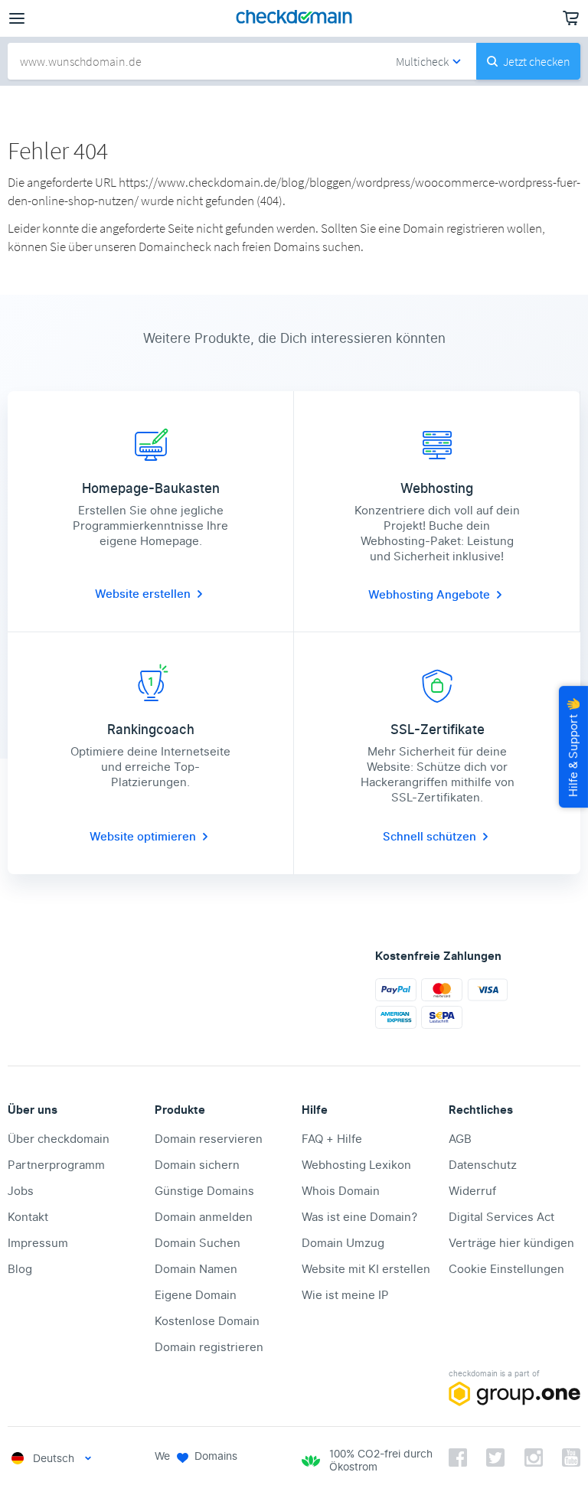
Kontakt (28, 1217)
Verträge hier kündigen (511, 1243)
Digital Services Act (501, 1217)
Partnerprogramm (56, 1165)
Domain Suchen (197, 1243)
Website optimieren (143, 837)
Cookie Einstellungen (506, 1269)
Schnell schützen (429, 837)
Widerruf (472, 1191)
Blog (20, 1269)
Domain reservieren (209, 1139)
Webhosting (402, 594)
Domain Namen (196, 1269)
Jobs (21, 1191)
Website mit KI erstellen (366, 1269)
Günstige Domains (204, 1191)
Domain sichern (197, 1165)
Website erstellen (143, 594)
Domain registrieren (209, 1347)
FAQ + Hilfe (332, 1139)
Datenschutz (483, 1165)
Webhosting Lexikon (356, 1165)
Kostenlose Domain (207, 1321)
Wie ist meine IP (345, 1295)
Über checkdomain (58, 1139)
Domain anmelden (204, 1217)
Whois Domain (341, 1191)
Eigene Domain (196, 1295)
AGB (460, 1139)
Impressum (38, 1243)
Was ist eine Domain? (359, 1217)
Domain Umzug (343, 1243)
